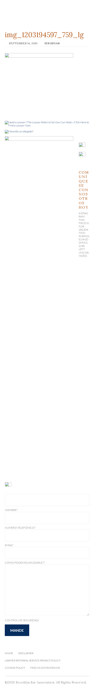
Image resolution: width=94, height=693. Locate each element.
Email (9, 545)
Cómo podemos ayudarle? (25, 562)
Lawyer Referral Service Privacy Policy (32, 660)
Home (9, 653)
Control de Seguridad (22, 620)
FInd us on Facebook (45, 667)
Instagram (83, 215)
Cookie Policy (15, 667)
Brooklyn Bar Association (47, 13)
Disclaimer (26, 653)
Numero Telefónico (20, 527)
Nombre (11, 510)
